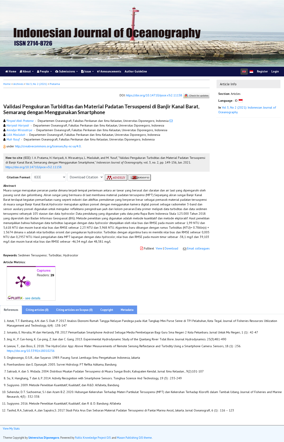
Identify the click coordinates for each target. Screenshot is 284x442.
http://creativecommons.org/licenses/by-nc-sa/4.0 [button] (48, 146)
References (11, 310)
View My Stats (11, 428)
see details (32, 298)
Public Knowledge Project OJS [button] (93, 437)
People (44, 71)
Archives (18, 84)
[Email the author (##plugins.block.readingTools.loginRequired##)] (171, 121)
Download (171, 248)
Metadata (127, 310)
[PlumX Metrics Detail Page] (21, 281)
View (159, 248)
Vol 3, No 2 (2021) (36, 84)
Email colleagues (198, 248)
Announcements (110, 71)
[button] (4, 146)
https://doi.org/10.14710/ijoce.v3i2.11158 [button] (34, 167)
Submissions (67, 71)
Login (275, 71)
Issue (88, 71)
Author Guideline (136, 71)
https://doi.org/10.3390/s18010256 (31, 351)
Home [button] (7, 84)
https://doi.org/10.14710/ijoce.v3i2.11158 (154, 95)
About (27, 71)
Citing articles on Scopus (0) (74, 310)
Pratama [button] (55, 84)
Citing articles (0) (37, 310)
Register (262, 71)
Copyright (106, 310)
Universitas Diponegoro (43, 437)
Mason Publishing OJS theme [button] (134, 437)
